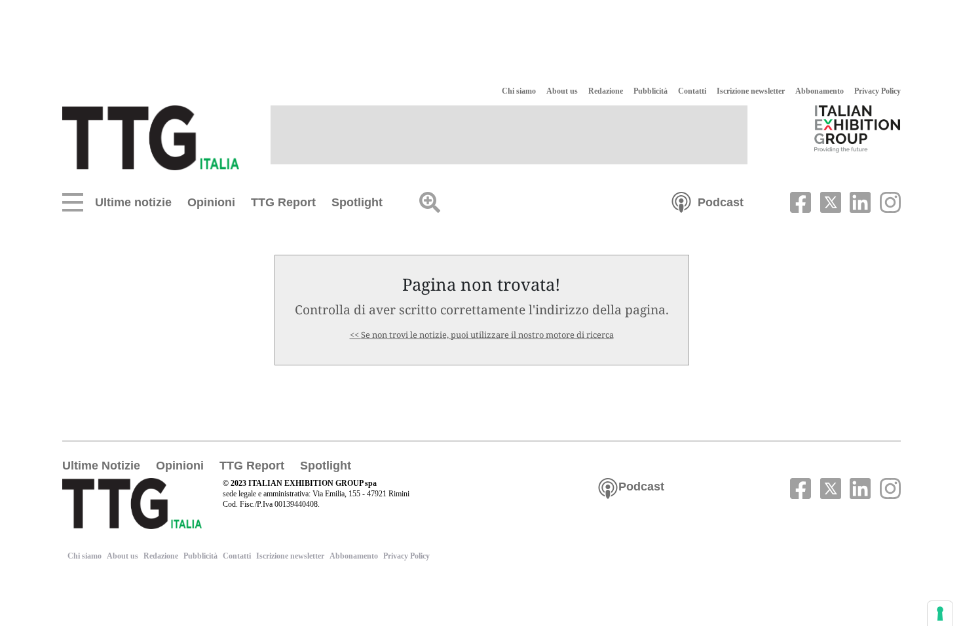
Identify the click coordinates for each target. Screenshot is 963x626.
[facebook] (799, 201)
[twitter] (829, 201)
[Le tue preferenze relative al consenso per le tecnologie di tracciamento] (940, 613)
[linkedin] (859, 201)
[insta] (887, 201)
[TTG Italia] (150, 137)
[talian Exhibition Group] (857, 128)
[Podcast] (681, 201)
